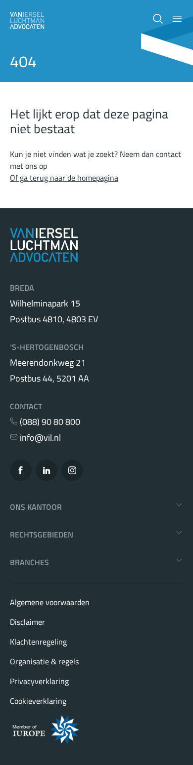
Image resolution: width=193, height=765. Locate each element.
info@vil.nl (39, 438)
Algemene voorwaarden (50, 602)
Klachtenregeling (38, 642)
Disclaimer (27, 622)
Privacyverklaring (39, 681)
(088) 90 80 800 (49, 422)
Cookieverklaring (38, 701)
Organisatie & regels (44, 661)
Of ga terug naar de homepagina (64, 178)
